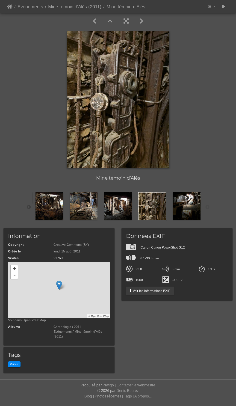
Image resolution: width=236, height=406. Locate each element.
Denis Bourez (127, 391)
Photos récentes (108, 396)
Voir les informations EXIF (151, 291)
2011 (77, 327)
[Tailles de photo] (211, 6)
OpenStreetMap (100, 316)
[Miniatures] (110, 21)
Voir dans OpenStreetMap (27, 320)
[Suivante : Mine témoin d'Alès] (141, 21)
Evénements (30, 6)
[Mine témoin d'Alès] (59, 285)
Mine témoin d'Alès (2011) (74, 6)
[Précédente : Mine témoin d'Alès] (94, 21)
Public (14, 364)
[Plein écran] (126, 21)
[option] (49, 206)
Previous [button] (29, 207)
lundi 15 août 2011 (66, 251)
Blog (88, 396)
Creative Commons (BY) (71, 244)
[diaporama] (223, 6)
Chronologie (62, 327)
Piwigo (108, 385)
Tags (128, 396)
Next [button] (207, 207)
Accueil (9, 6)
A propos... (143, 396)
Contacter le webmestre (136, 385)
